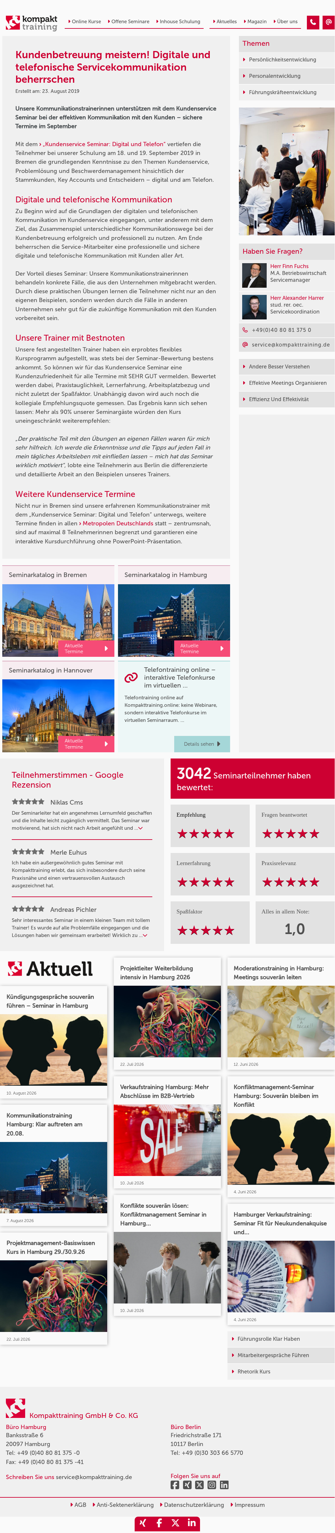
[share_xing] (143, 1524)
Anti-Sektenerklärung (124, 1504)
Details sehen (199, 744)
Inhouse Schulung (180, 22)
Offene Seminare (130, 22)
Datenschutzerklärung (193, 1504)
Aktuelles (227, 22)
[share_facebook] (159, 1524)
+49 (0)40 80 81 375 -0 (48, 1452)
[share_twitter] (175, 1524)
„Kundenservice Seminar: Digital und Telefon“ (104, 144)
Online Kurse (86, 22)
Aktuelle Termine (74, 649)
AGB (79, 1504)
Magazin (257, 22)
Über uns (287, 22)
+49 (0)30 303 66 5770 (212, 1452)
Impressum (249, 1504)
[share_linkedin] (192, 1524)
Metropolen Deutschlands (118, 523)
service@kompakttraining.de (94, 1477)
